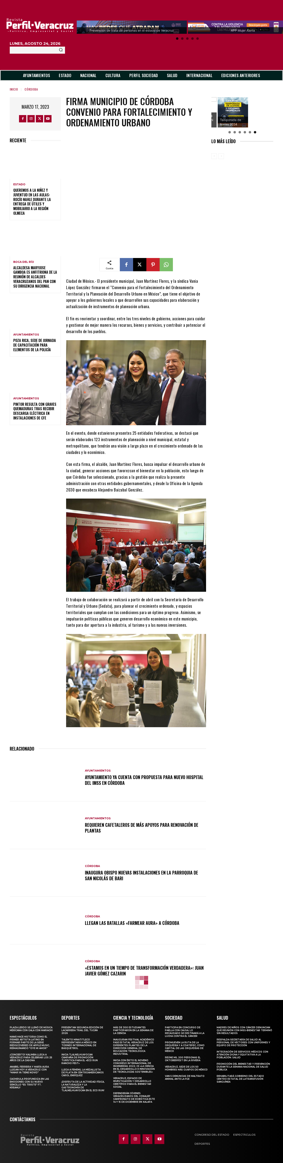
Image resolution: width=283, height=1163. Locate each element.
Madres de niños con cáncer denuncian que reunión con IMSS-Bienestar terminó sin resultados (244, 1030)
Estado (19, 184)
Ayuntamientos (26, 334)
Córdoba (31, 89)
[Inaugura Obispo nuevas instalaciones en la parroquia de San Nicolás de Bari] (45, 873)
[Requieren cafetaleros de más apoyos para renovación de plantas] (45, 825)
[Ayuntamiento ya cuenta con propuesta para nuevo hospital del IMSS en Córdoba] (45, 777)
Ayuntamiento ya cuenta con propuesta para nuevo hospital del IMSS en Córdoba (144, 780)
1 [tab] (177, 38)
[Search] (61, 50)
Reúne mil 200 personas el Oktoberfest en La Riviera (183, 1059)
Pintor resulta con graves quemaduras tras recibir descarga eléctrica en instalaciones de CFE (34, 411)
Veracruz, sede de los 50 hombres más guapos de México (186, 1068)
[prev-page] (214, 156)
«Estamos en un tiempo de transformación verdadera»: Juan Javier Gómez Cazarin (144, 970)
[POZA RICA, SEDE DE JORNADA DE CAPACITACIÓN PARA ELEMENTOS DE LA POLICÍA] (35, 313)
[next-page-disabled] (221, 156)
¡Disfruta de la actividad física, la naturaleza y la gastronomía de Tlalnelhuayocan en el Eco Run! (82, 1086)
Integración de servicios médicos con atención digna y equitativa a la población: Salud (242, 1054)
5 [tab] (197, 38)
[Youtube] (48, 118)
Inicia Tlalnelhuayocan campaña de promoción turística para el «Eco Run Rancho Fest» (79, 1059)
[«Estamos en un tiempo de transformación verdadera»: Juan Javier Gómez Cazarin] (45, 968)
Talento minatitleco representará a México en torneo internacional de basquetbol (78, 1044)
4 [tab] (192, 38)
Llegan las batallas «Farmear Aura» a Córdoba (132, 923)
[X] (39, 118)
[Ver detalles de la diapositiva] (226, 112)
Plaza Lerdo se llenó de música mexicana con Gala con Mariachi (31, 1029)
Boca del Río (23, 262)
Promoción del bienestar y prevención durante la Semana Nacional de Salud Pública (243, 1066)
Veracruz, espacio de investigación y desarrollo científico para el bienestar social (132, 1082)
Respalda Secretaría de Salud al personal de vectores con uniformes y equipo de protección (243, 1042)
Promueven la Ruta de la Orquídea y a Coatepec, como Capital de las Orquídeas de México (185, 1047)
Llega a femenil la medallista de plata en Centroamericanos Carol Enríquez (82, 1072)
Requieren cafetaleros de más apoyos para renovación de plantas (141, 827)
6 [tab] (255, 132)
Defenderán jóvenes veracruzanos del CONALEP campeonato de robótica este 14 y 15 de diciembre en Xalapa (134, 1097)
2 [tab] (182, 38)
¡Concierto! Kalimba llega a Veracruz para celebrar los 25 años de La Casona (31, 1057)
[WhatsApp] (166, 264)
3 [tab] (187, 38)
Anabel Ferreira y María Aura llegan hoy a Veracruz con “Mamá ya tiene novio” (29, 1069)
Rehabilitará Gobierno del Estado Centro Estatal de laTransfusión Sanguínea (240, 1079)
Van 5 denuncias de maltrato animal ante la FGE (185, 1077)
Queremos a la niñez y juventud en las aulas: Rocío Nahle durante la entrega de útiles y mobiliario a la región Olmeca (32, 202)
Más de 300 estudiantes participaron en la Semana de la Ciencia (133, 1030)
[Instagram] (31, 118)
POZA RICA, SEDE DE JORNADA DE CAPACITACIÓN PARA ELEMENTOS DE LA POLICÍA (34, 345)
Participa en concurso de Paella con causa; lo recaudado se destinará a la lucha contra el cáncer (184, 1032)
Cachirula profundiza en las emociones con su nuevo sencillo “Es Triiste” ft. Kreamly (29, 1083)
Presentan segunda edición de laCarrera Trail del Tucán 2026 (82, 1030)
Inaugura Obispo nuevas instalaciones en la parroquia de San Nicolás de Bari (141, 875)
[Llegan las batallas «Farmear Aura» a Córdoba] (45, 920)
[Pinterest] (153, 264)
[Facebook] (22, 118)
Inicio (14, 89)
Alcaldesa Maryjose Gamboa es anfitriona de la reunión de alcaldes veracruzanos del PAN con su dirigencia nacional (35, 277)
